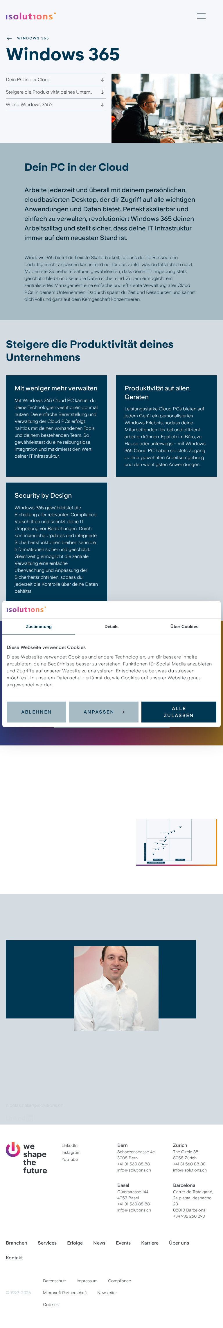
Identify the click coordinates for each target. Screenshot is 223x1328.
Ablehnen (36, 711)
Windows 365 (33, 38)
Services (47, 1243)
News (99, 1243)
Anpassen (99, 711)
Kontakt (14, 1257)
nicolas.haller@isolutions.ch (34, 1105)
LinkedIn (70, 1145)
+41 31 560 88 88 (133, 1164)
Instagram (71, 1152)
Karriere (150, 1243)
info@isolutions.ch (134, 1170)
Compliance (119, 1280)
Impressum (87, 1280)
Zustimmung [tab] (39, 626)
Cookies (51, 1304)
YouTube (70, 1159)
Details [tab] (112, 626)
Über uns (179, 1243)
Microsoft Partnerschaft (65, 1292)
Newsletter (107, 1292)
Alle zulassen (179, 711)
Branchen (16, 1243)
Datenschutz (54, 1280)
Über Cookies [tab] (184, 626)
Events (123, 1243)
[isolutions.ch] (101, 16)
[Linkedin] (20, 1118)
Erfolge (75, 1243)
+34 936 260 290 (189, 1216)
